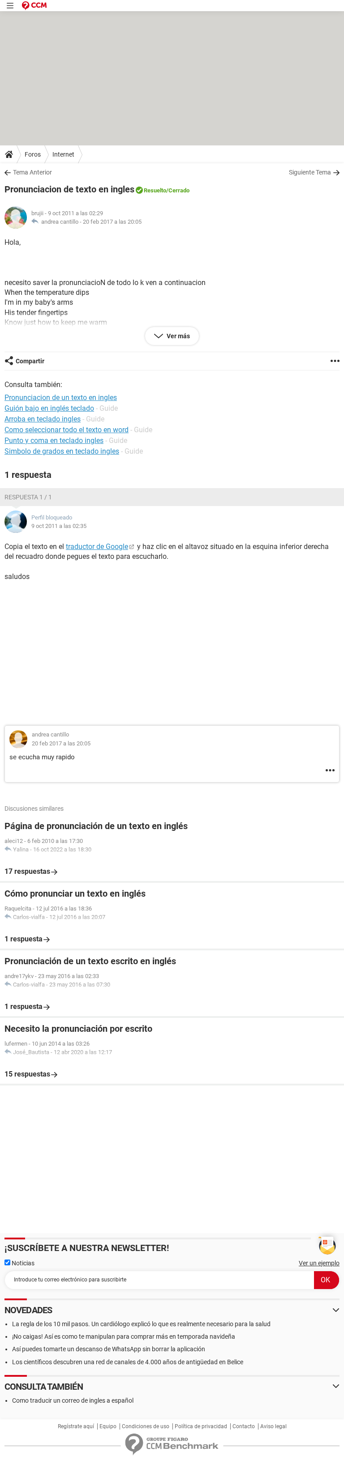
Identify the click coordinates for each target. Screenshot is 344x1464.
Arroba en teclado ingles (42, 419)
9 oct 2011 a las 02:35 (58, 526)
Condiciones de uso (145, 1426)
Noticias (22, 1263)
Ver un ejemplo (319, 1263)
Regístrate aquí (76, 1426)
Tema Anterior (32, 172)
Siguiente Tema (310, 172)
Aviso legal (273, 1426)
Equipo (107, 1426)
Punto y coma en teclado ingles (53, 440)
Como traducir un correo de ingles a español (72, 1400)
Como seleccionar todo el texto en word (66, 430)
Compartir (30, 361)
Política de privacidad (201, 1426)
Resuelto (155, 190)
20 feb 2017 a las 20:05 (112, 221)
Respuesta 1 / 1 (28, 497)
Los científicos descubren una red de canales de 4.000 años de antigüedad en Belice (127, 1362)
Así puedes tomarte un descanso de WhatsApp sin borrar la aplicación (108, 1349)
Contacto (243, 1426)
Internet (63, 154)
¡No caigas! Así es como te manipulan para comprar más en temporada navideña (123, 1336)
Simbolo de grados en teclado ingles (61, 451)
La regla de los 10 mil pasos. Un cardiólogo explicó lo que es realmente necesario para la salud (141, 1324)
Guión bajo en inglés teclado (49, 408)
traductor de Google (97, 546)
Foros (33, 154)
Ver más (177, 336)
